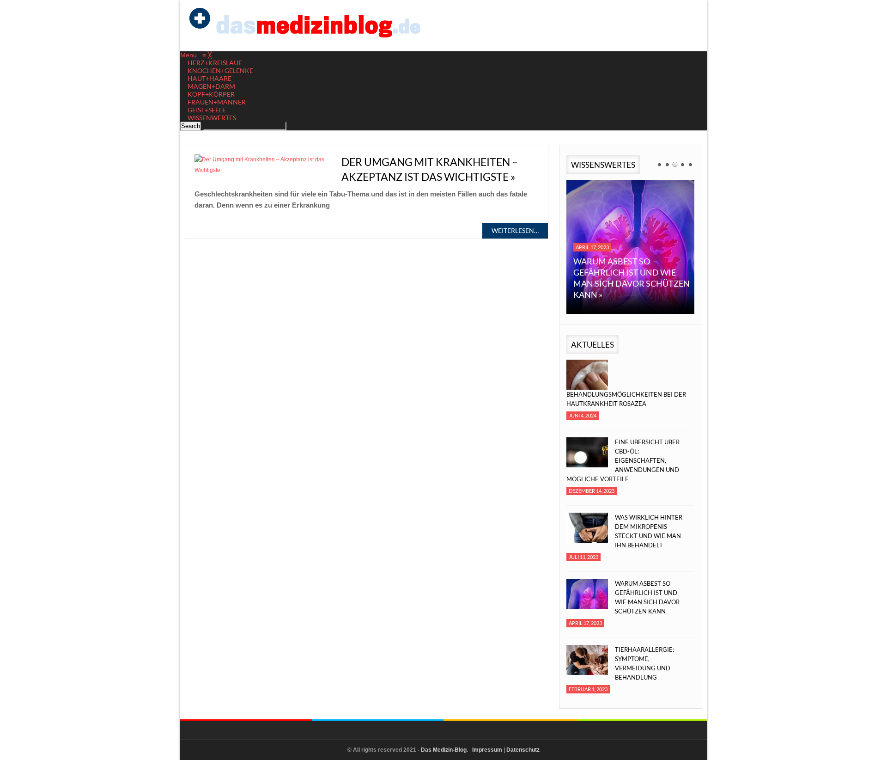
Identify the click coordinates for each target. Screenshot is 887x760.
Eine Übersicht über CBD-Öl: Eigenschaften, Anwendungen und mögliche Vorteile (623, 460)
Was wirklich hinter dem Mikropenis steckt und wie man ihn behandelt (648, 531)
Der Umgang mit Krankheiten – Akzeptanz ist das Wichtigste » (429, 169)
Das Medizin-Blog (444, 750)
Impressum (487, 750)
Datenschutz (523, 750)
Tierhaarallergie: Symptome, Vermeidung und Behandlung (644, 663)
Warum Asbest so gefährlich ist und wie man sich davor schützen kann (647, 597)
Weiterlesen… (515, 230)
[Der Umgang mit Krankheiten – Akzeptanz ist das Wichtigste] (263, 165)
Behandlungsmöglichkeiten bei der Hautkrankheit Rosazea (626, 399)
